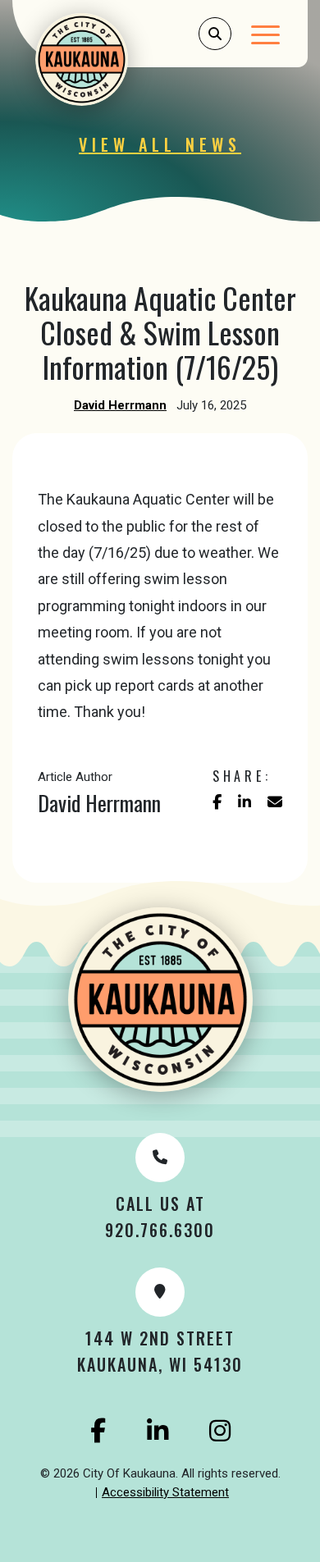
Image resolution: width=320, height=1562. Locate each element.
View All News (160, 144)
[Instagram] (220, 1430)
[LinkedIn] (157, 1430)
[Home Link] (103, 59)
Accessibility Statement (165, 1492)
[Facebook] (98, 1430)
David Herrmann (120, 405)
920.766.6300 (160, 1229)
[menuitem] (165, 1493)
